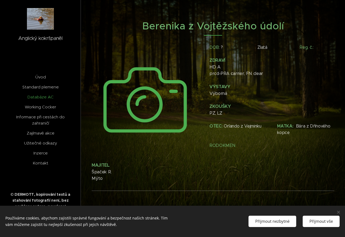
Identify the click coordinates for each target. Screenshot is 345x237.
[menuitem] (40, 77)
